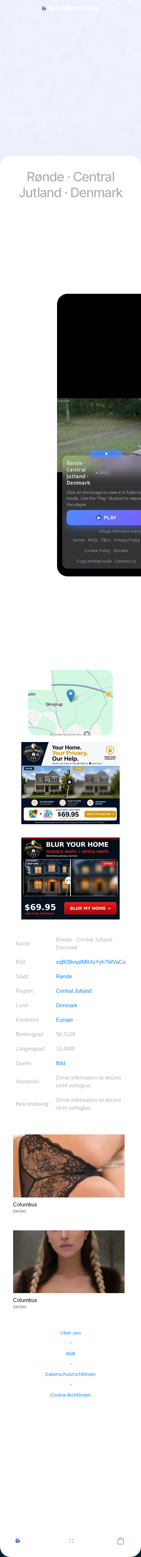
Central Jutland (73, 991)
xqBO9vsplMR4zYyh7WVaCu (91, 962)
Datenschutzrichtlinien (70, 1374)
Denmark (66, 1005)
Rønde (64, 976)
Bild (60, 1063)
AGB (70, 1353)
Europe (64, 1020)
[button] (120, 1541)
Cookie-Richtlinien (70, 1395)
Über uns (70, 1333)
